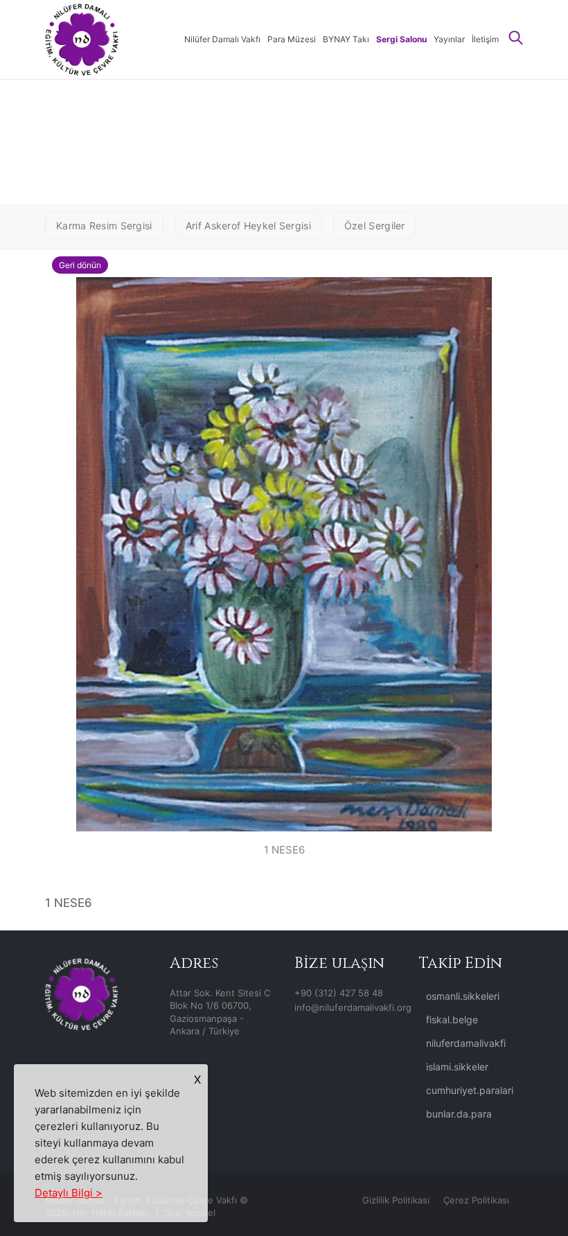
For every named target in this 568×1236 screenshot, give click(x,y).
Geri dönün (80, 265)
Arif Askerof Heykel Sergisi (248, 225)
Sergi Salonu (401, 39)
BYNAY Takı (346, 39)
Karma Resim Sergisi (104, 225)
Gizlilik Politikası (395, 1200)
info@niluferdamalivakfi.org (352, 1007)
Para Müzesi (291, 39)
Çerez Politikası (476, 1200)
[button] (516, 39)
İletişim (485, 39)
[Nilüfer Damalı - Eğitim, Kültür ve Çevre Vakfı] (81, 38)
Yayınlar (449, 39)
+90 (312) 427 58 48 (338, 992)
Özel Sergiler (374, 225)
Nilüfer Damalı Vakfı (222, 39)
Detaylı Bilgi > (69, 1192)
